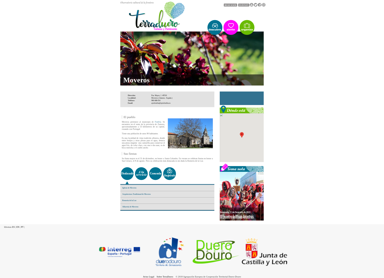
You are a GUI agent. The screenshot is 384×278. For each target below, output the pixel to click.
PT (22, 227)
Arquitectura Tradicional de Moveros (136, 194)
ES (13, 227)
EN (17, 227)
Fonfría (158, 122)
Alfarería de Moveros (130, 207)
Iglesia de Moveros (129, 188)
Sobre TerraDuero (165, 276)
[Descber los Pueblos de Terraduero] (215, 27)
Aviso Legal (148, 276)
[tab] (127, 174)
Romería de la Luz (129, 200)
